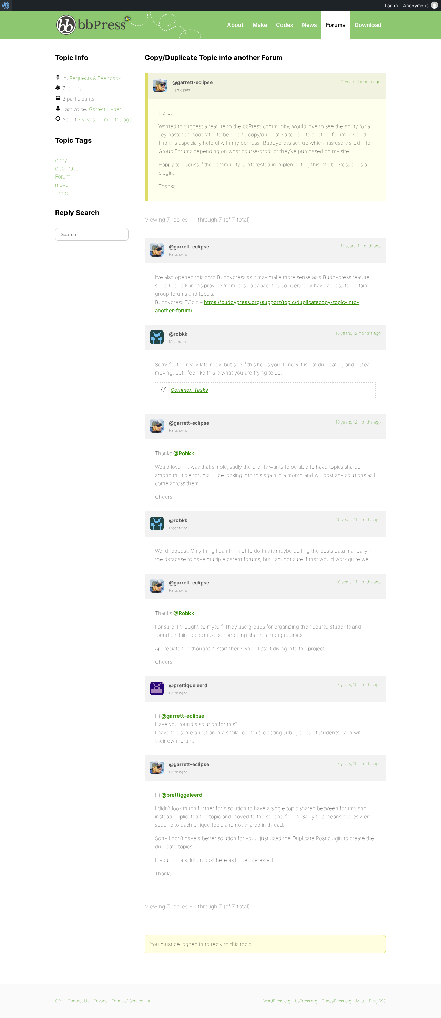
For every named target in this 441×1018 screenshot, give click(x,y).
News (309, 24)
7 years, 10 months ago (359, 684)
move (62, 184)
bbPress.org (91, 25)
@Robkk (183, 453)
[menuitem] (6, 5)
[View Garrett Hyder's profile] (160, 85)
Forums (336, 24)
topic (61, 193)
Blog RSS (377, 1001)
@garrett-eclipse (182, 716)
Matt (360, 1001)
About (235, 24)
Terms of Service (127, 1001)
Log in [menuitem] (391, 5)
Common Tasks (189, 390)
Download (368, 24)
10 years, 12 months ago (358, 333)
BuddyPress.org (336, 1001)
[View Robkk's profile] (157, 337)
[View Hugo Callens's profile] (157, 688)
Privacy (100, 1001)
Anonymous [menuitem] (416, 5)
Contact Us (78, 1001)
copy (61, 159)
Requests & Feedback (95, 78)
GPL (59, 1001)
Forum (62, 176)
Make (260, 24)
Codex (284, 24)
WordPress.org (276, 1001)
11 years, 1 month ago (360, 81)
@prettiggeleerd (181, 795)
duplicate (67, 168)
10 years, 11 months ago (358, 519)
